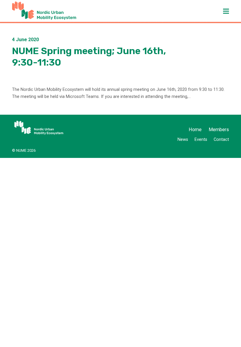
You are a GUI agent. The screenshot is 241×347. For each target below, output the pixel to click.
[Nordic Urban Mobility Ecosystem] (38, 127)
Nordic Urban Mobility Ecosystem (54, 10)
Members (219, 129)
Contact (221, 139)
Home (195, 129)
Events (201, 139)
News (183, 139)
